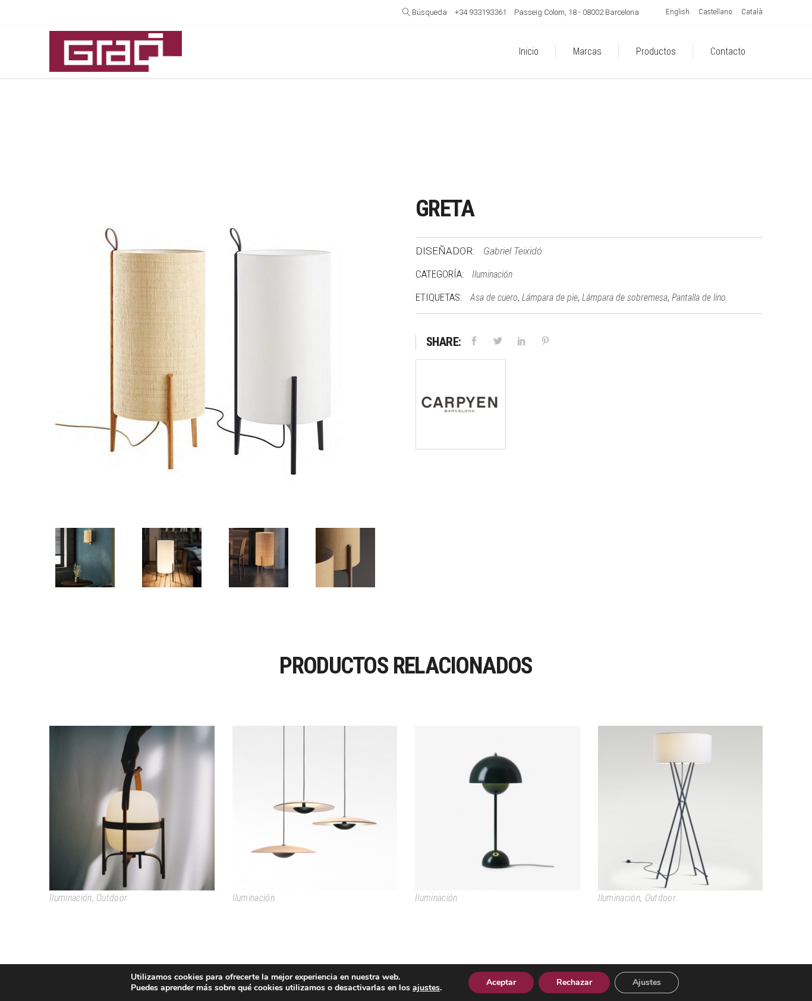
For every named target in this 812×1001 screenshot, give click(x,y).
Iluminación (492, 274)
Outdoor (111, 898)
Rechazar (574, 982)
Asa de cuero (494, 297)
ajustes (426, 988)
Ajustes (646, 982)
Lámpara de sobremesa (625, 297)
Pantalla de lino (699, 297)
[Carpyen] (461, 407)
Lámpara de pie (550, 297)
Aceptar (501, 982)
